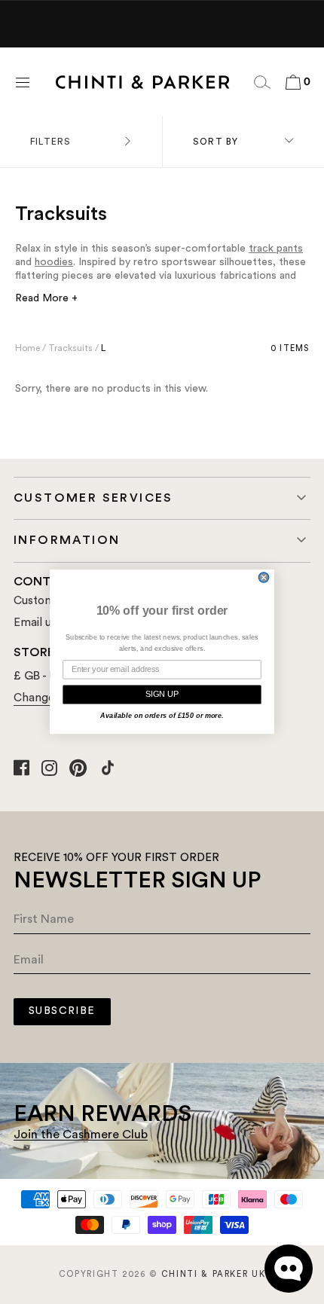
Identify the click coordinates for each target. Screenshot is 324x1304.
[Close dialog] (264, 578)
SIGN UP (162, 694)
